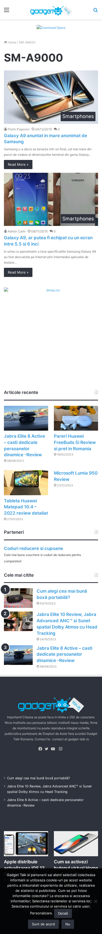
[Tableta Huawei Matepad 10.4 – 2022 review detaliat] (26, 482)
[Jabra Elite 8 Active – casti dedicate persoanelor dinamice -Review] (26, 418)
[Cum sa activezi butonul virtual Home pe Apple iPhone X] (76, 843)
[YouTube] (54, 749)
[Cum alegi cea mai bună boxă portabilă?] (18, 598)
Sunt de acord (43, 924)
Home (11, 42)
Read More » (18, 164)
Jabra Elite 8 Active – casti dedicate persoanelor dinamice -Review (64, 654)
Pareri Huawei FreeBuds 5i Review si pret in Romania (75, 442)
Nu (67, 924)
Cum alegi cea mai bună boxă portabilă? (38, 778)
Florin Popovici (19, 129)
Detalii (63, 913)
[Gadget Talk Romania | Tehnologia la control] (51, 10)
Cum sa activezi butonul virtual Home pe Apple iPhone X (76, 868)
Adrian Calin (17, 231)
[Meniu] (6, 12)
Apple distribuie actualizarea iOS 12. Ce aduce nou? (25, 868)
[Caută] (95, 12)
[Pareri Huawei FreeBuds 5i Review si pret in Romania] (76, 418)
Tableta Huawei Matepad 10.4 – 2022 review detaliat (26, 507)
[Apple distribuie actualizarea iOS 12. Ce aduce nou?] (26, 843)
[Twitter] (48, 749)
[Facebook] (41, 749)
